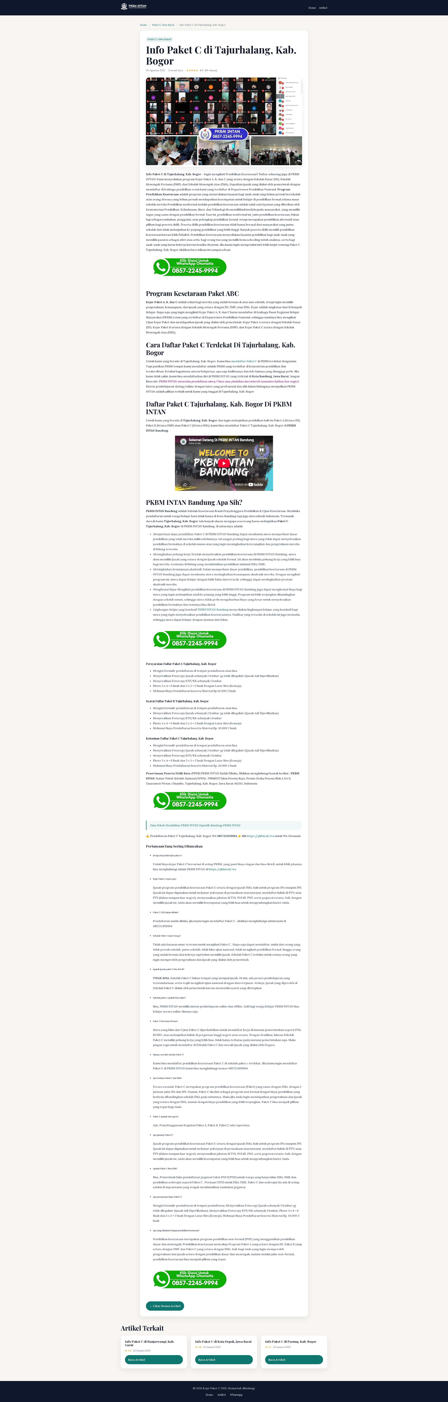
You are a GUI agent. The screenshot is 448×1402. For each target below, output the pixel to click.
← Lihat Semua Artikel (165, 1306)
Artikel (323, 7)
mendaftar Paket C (244, 361)
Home (312, 7)
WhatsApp (236, 1394)
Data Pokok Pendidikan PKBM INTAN (174, 825)
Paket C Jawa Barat (163, 24)
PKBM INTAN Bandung (213, 609)
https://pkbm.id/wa (260, 836)
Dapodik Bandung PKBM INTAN (219, 825)
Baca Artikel (136, 1359)
